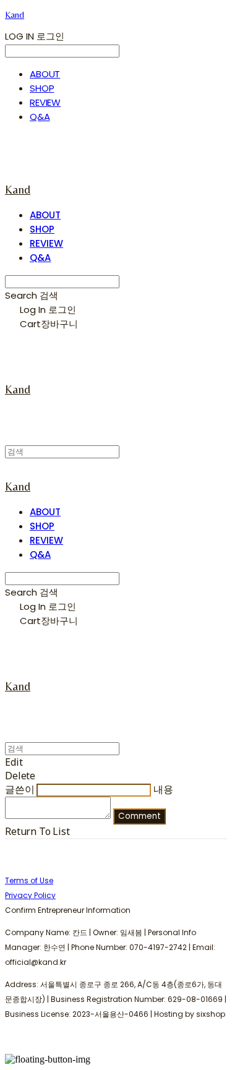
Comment (139, 816)
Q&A (40, 116)
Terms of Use (29, 880)
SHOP (42, 88)
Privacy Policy (30, 895)
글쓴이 (20, 789)
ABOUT (45, 73)
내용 (163, 789)
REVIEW (45, 102)
